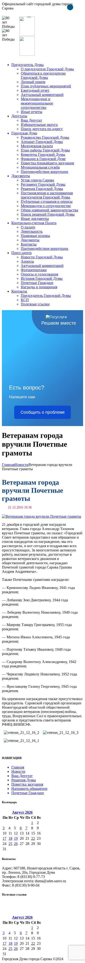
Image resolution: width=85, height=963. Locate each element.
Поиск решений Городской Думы (48, 214)
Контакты (29, 244)
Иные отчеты (31, 112)
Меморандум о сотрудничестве (46, 206)
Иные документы (35, 219)
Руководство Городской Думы (45, 137)
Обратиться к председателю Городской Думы (43, 75)
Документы (20, 176)
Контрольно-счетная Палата (33, 223)
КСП (25, 300)
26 (16, 844)
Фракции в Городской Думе (43, 159)
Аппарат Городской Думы (42, 142)
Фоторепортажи (34, 270)
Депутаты (19, 116)
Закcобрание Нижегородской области (32, 904)
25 (10, 844)
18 (10, 838)
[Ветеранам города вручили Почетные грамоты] (41, 516)
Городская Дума (24, 133)
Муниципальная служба (40, 167)
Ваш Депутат (31, 120)
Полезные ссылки (35, 304)
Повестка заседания (27, 784)
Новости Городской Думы (42, 257)
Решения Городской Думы (42, 189)
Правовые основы (35, 236)
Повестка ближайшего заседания (47, 163)
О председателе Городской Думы (47, 69)
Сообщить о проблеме (43, 412)
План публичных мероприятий (46, 86)
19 (16, 838)
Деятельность (31, 231)
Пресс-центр (21, 253)
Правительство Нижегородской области (34, 908)
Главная (8, 465)
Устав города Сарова (37, 180)
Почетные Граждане (37, 283)
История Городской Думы (42, 278)
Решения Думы (23, 780)
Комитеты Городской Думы (43, 154)
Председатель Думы (27, 65)
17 (4, 838)
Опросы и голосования (39, 274)
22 (33, 838)
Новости (22, 465)
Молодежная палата (37, 146)
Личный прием (33, 82)
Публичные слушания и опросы (46, 201)
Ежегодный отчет (35, 90)
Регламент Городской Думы (43, 184)
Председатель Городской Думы (46, 296)
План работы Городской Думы (45, 150)
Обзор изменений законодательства (49, 210)
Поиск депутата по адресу (42, 129)
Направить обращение (29, 789)
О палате (28, 227)
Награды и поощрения (39, 287)
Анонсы (27, 261)
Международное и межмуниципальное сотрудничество (37, 103)
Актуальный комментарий (42, 95)
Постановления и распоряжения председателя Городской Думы (47, 195)
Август (22, 812)
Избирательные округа (39, 125)
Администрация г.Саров (21, 912)
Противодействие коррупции (44, 172)
